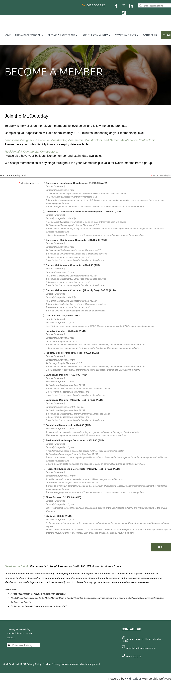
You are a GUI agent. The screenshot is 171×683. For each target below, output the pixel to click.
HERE (64, 606)
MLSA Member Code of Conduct (59, 598)
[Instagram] (123, 12)
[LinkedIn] (131, 5)
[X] (123, 5)
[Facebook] (116, 5)
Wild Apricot (133, 678)
